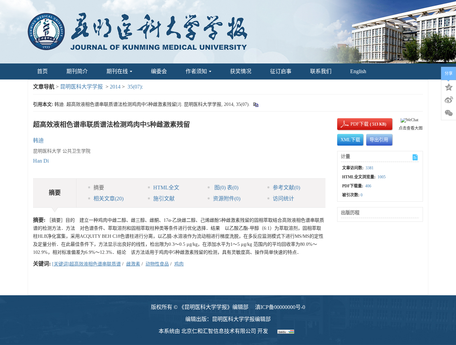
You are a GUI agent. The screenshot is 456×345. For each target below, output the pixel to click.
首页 (42, 71)
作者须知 (196, 71)
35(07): (136, 87)
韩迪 (38, 140)
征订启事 (280, 71)
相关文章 (108, 198)
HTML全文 (166, 187)
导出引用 (379, 139)
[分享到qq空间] (448, 86)
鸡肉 (179, 264)
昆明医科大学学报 (81, 87)
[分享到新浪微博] (448, 100)
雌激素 (133, 264)
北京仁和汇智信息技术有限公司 (218, 331)
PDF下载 (354, 124)
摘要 (98, 187)
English (358, 71)
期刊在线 (117, 71)
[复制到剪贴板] (255, 104)
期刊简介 (77, 71)
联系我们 (320, 71)
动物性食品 (157, 264)
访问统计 (283, 198)
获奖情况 (240, 71)
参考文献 (286, 187)
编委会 (159, 71)
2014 (115, 87)
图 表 (225, 187)
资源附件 (226, 198)
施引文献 (164, 198)
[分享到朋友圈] (448, 113)
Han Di (41, 161)
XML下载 (350, 139)
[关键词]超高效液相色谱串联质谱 (86, 264)
